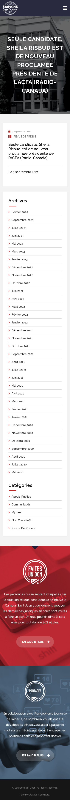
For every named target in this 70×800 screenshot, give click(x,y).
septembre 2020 (23, 448)
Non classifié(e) (22, 520)
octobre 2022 (21, 283)
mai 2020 (17, 472)
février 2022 (20, 314)
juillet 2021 (19, 370)
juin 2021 (17, 377)
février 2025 (20, 212)
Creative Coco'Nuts (38, 794)
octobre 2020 (21, 441)
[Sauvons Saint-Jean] (10, 8)
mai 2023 (17, 243)
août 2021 (18, 362)
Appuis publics (21, 496)
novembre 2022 (22, 275)
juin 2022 (18, 291)
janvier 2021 (19, 417)
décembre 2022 (22, 267)
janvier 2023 (20, 259)
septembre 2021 (22, 354)
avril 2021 (18, 393)
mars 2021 (18, 401)
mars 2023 (18, 251)
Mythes (16, 512)
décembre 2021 (22, 330)
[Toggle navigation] (65, 8)
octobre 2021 (21, 346)
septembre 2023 (23, 220)
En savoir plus (33, 641)
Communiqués (21, 504)
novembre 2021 (22, 338)
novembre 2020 (22, 433)
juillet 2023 (19, 228)
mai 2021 (17, 385)
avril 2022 (18, 299)
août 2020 (18, 456)
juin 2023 (18, 235)
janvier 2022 (20, 322)
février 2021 (20, 409)
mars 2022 (18, 306)
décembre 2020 (22, 425)
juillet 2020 (19, 464)
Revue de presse (25, 136)
